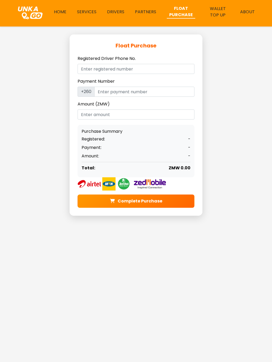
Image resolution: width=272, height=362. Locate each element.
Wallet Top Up (218, 12)
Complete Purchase (139, 201)
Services (86, 12)
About (247, 12)
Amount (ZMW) (94, 104)
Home (60, 12)
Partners (145, 12)
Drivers (115, 12)
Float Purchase (181, 11)
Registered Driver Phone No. (107, 58)
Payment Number (96, 81)
